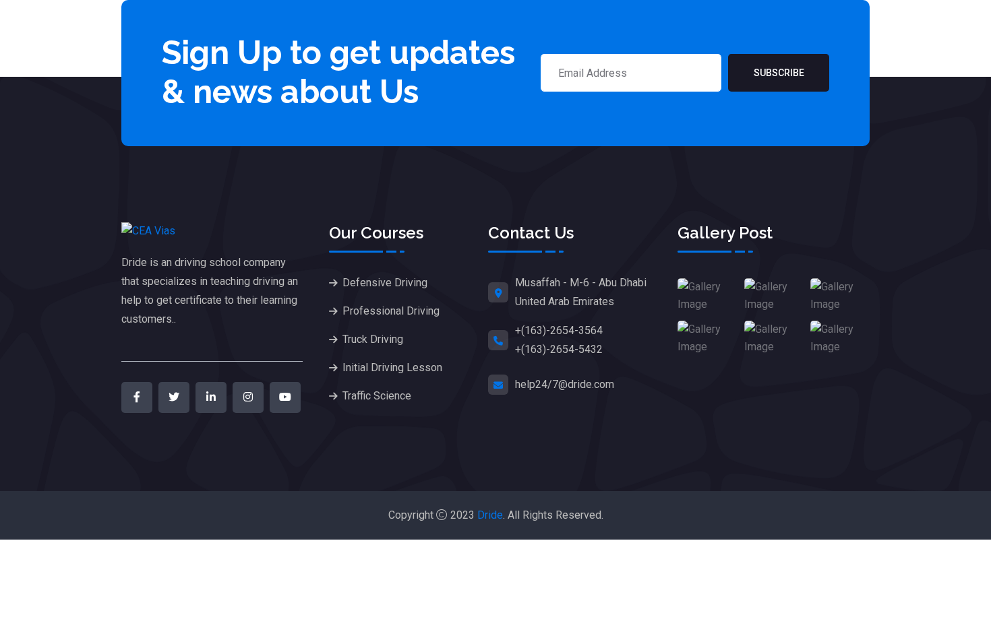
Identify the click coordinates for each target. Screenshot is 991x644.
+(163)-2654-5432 (559, 349)
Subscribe (779, 72)
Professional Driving (391, 310)
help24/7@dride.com (564, 384)
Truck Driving (372, 339)
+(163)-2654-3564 (559, 330)
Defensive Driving (384, 282)
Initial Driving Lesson (392, 367)
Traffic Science (376, 395)
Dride (490, 515)
